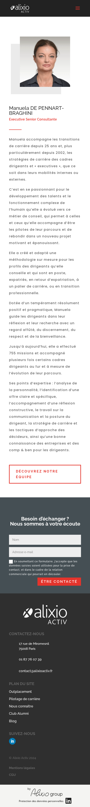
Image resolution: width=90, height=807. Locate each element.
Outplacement (20, 692)
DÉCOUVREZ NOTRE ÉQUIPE (37, 474)
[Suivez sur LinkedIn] (12, 741)
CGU (12, 775)
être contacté (59, 581)
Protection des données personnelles (41, 801)
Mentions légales (22, 768)
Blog (13, 721)
